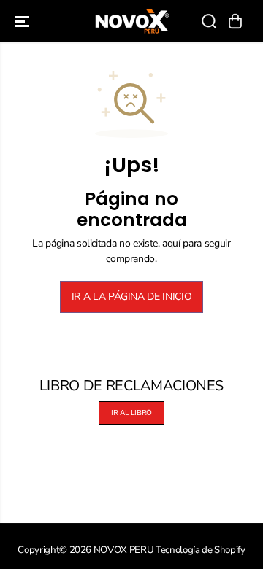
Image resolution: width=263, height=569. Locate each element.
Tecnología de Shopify (200, 550)
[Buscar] (209, 21)
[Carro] (235, 21)
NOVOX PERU (124, 550)
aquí (171, 243)
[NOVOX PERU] (132, 21)
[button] (23, 21)
